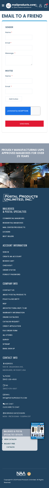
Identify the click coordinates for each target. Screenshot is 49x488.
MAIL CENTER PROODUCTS (14, 227)
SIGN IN (6, 252)
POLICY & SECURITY (11, 299)
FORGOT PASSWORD (11, 274)
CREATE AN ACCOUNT (12, 256)
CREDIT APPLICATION (12, 326)
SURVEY (6, 339)
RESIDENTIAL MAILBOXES (13, 223)
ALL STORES (8, 335)
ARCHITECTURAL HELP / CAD (15, 308)
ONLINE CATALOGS (11, 317)
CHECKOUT (8, 265)
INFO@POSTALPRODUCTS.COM (15, 398)
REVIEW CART (8, 261)
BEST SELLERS (8, 236)
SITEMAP (6, 344)
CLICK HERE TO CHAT (11, 407)
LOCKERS (6, 232)
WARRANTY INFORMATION (14, 312)
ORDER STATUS (9, 270)
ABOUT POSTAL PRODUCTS (14, 294)
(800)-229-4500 (10, 379)
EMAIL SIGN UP (9, 348)
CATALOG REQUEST (11, 321)
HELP (5, 303)
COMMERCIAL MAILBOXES (13, 218)
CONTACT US (8, 290)
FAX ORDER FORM (10, 330)
